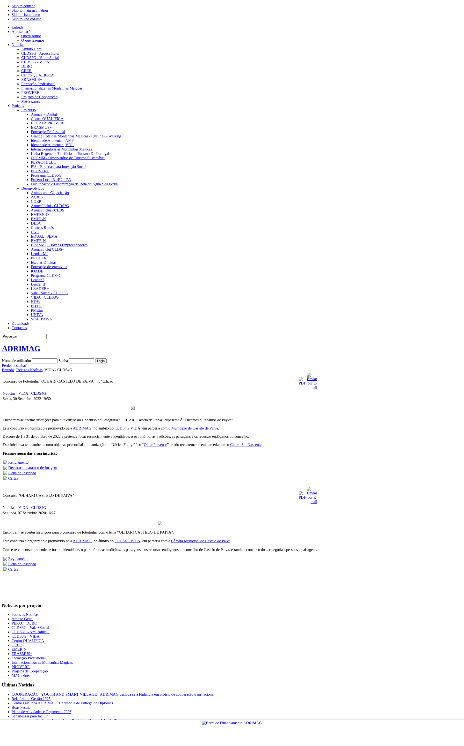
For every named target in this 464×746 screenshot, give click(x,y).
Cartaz (13, 478)
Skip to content (23, 6)
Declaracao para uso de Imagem (32, 468)
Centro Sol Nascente (245, 445)
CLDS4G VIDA (127, 428)
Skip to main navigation (30, 10)
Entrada (8, 370)
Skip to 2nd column (27, 19)
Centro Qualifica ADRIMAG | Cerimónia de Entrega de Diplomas (62, 703)
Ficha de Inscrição (22, 473)
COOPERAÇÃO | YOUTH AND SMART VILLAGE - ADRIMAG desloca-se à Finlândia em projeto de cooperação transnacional (113, 694)
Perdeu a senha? (14, 365)
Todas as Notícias (29, 370)
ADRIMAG (82, 428)
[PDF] (302, 383)
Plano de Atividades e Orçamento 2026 (41, 712)
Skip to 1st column (26, 15)
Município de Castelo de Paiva (194, 428)
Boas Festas (21, 707)
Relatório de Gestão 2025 (31, 699)
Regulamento (18, 462)
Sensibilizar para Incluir (30, 716)
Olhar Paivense (155, 445)
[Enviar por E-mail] (312, 387)
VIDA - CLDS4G (32, 393)
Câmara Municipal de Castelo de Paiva (200, 541)
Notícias (9, 393)
